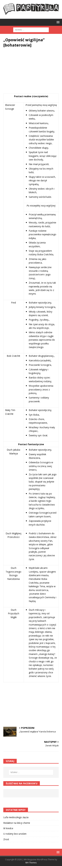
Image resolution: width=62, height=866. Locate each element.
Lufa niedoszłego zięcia (15, 817)
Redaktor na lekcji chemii (16, 822)
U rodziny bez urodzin (14, 833)
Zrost (6, 839)
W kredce (8, 828)
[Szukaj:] (31, 29)
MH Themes (31, 862)
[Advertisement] (31, 73)
